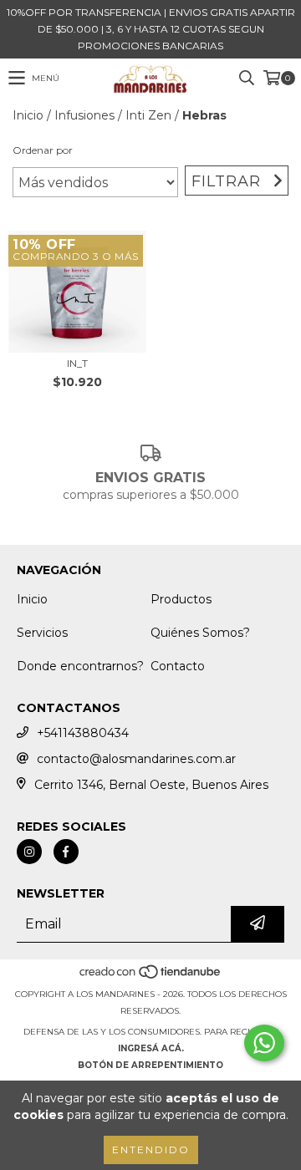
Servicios (42, 632)
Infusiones (84, 115)
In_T (77, 363)
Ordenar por (43, 150)
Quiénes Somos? (200, 632)
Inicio (28, 115)
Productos (181, 599)
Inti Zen (148, 115)
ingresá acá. (151, 1048)
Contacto (177, 666)
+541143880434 (83, 732)
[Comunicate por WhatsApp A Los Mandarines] (264, 1043)
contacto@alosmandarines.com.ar (136, 758)
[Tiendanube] (151, 977)
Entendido (151, 1149)
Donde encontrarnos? (80, 666)
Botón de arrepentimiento (150, 1065)
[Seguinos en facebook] (66, 851)
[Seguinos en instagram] (29, 851)
